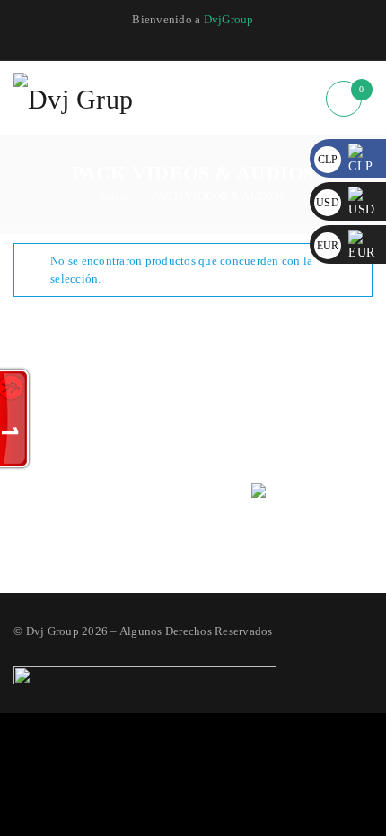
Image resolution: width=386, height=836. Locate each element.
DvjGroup (229, 19)
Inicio (116, 196)
